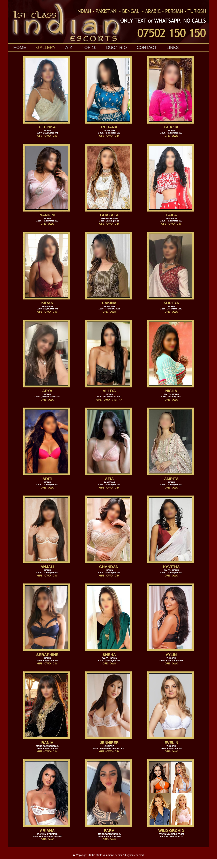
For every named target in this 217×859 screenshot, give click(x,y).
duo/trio (116, 47)
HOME (19, 47)
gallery (46, 47)
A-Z (68, 47)
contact (147, 47)
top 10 (89, 47)
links (173, 47)
